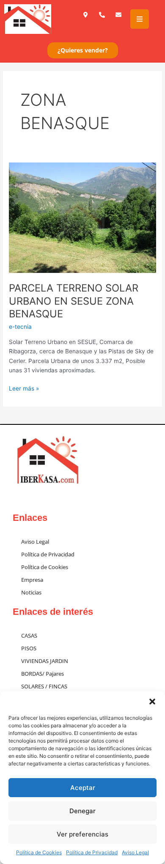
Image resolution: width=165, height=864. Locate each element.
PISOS (28, 648)
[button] (152, 701)
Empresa (32, 579)
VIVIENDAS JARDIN (44, 661)
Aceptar (82, 788)
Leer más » (24, 388)
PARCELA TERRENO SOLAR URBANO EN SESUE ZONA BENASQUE (73, 301)
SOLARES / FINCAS (44, 686)
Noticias (31, 592)
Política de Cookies (39, 852)
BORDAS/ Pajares (42, 673)
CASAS (29, 635)
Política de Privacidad (92, 852)
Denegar (82, 811)
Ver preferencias (82, 834)
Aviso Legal (135, 852)
